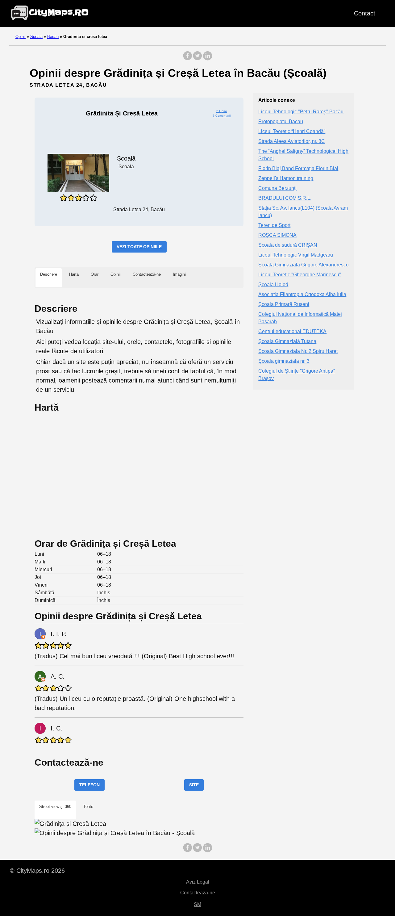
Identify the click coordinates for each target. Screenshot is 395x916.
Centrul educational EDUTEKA (292, 331)
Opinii (20, 36)
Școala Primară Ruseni (283, 304)
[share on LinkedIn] (207, 58)
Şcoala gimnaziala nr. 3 (284, 361)
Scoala (36, 36)
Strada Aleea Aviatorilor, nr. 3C (291, 141)
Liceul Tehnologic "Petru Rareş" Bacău (300, 111)
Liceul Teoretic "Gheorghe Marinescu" (299, 274)
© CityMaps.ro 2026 (37, 870)
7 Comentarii (222, 115)
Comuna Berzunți (277, 188)
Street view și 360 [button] (55, 806)
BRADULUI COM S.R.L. (284, 198)
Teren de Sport (274, 225)
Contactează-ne (197, 892)
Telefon (89, 784)
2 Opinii (221, 111)
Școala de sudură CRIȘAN (287, 245)
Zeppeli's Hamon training (285, 178)
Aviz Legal (197, 882)
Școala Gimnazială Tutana (287, 341)
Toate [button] (88, 806)
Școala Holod (273, 284)
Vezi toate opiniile (139, 246)
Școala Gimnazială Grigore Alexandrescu (303, 264)
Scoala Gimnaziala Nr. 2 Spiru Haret (298, 351)
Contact (364, 13)
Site (194, 784)
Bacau (53, 36)
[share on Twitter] (197, 58)
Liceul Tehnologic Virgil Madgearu (295, 254)
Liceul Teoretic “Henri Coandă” (291, 131)
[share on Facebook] (188, 58)
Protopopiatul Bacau (280, 121)
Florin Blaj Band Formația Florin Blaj (298, 168)
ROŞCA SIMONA (277, 235)
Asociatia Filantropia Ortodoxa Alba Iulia (302, 294)
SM (197, 904)
